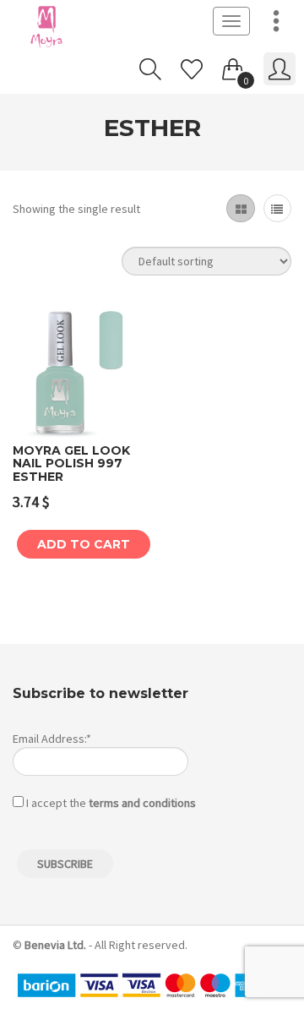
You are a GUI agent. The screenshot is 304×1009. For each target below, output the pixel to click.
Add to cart (83, 544)
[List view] (277, 208)
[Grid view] (240, 208)
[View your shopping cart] (233, 66)
